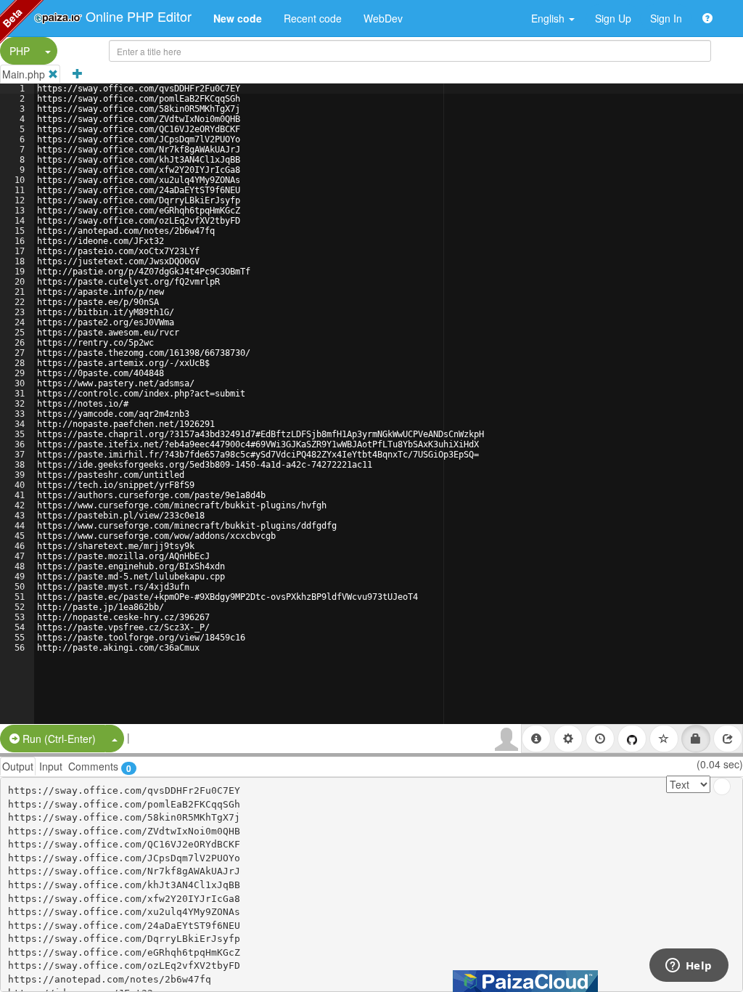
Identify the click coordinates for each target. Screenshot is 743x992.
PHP (19, 51)
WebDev (383, 18)
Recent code (313, 18)
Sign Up (613, 18)
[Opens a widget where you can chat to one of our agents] (688, 966)
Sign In (666, 18)
